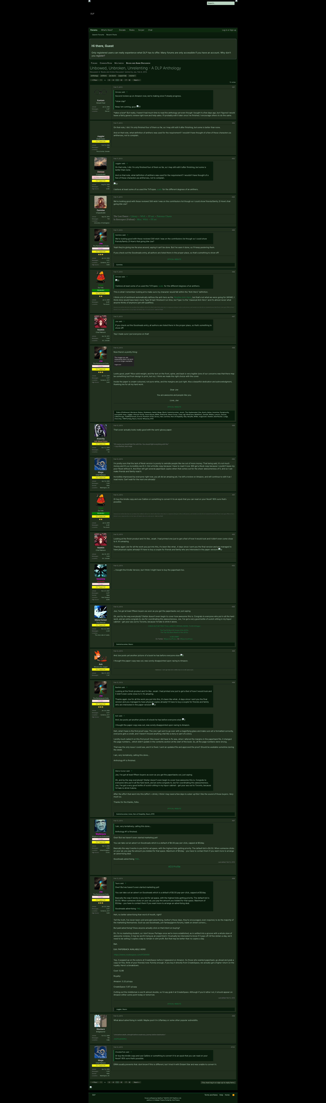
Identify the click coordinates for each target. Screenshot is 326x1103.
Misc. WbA (142, 219)
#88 (233, 348)
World (164, 412)
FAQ (137, 859)
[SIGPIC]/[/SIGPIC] (120, 1039)
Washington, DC (105, 487)
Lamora (217, 414)
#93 (233, 566)
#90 (233, 459)
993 (108, 147)
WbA (142, 216)
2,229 (108, 631)
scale (159, 189)
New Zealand (105, 597)
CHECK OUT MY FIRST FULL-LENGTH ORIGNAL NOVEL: (174, 626)
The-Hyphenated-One (193, 412)
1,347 (108, 109)
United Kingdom (105, 850)
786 (108, 1037)
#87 (233, 316)
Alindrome (190, 414)
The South (106, 304)
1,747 (108, 675)
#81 (233, 87)
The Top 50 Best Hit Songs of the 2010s (174, 630)
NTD (152, 419)
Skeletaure (147, 412)
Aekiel (154, 412)
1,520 (108, 483)
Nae (185, 416)
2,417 (108, 593)
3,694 (108, 449)
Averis (204, 412)
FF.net (151, 216)
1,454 (108, 338)
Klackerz (101, 1029)
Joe (134, 72)
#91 (233, 495)
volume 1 (132, 76)
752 (108, 186)
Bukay (140, 412)
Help (221, 1095)
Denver (107, 111)
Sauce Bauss (149, 414)
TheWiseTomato (130, 416)
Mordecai (133, 412)
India (108, 1040)
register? (100, 55)
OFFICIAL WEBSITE (174, 259)
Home (227, 1095)
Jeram (182, 412)
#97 (233, 821)
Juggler (100, 136)
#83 (233, 158)
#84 (233, 197)
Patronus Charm (164, 216)
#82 (233, 123)
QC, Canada (106, 340)
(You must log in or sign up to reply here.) (218, 1082)
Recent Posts (111, 35)
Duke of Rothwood (123, 412)
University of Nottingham (102, 223)
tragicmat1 (203, 416)
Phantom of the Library (151, 416)
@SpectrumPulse (170, 639)
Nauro (134, 419)
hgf (184, 414)
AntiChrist (163, 414)
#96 (233, 682)
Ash (161, 416)
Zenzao (223, 414)
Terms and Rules (211, 1095)
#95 (233, 651)
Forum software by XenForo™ (163, 1098)
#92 (233, 534)
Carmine (101, 210)
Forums (93, 30)
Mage (159, 412)
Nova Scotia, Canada (103, 151)
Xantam (100, 100)
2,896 (108, 848)
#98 (233, 878)
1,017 (108, 260)
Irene (124, 414)
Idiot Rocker (218, 416)
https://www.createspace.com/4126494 (132, 954)
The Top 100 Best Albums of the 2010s (174, 632)
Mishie (211, 414)
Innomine (215, 412)
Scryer (141, 30)
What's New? (107, 30)
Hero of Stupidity (177, 416)
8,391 (108, 302)
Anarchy (101, 438)
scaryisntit (118, 414)
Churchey (118, 419)
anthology (94, 76)
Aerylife (190, 416)
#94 (233, 607)
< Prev (94, 80)
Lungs (225, 416)
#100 (233, 1047)
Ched (180, 414)
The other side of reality (102, 635)
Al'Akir (196, 416)
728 (108, 219)
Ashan (209, 412)
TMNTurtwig (126, 419)
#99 (233, 1016)
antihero (104, 76)
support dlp (122, 76)
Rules (131, 30)
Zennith (205, 414)
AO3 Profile (174, 866)
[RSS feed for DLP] (233, 1095)
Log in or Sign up (229, 30)
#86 (233, 272)
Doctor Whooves (143, 419)
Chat (150, 30)
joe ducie (112, 76)
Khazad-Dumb (138, 414)
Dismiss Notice (234, 42)
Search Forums (98, 35)
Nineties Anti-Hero (182, 297)
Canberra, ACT (105, 262)
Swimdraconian (173, 412)
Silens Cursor (173, 414)
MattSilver (198, 414)
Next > (136, 80)
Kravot (139, 416)
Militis (157, 414)
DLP (93, 1095)
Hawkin (100, 330)
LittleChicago (119, 416)
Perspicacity (224, 412)
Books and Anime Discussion (112, 72)
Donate (122, 30)
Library (134, 216)
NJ (109, 452)
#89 (233, 425)
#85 (233, 230)
